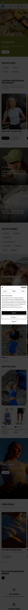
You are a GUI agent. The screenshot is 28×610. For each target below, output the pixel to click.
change (21, 304)
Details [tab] (14, 291)
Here (7, 307)
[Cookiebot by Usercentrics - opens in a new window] (21, 287)
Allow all (14, 312)
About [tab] (23, 291)
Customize (13, 317)
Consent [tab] (5, 291)
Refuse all (14, 321)
